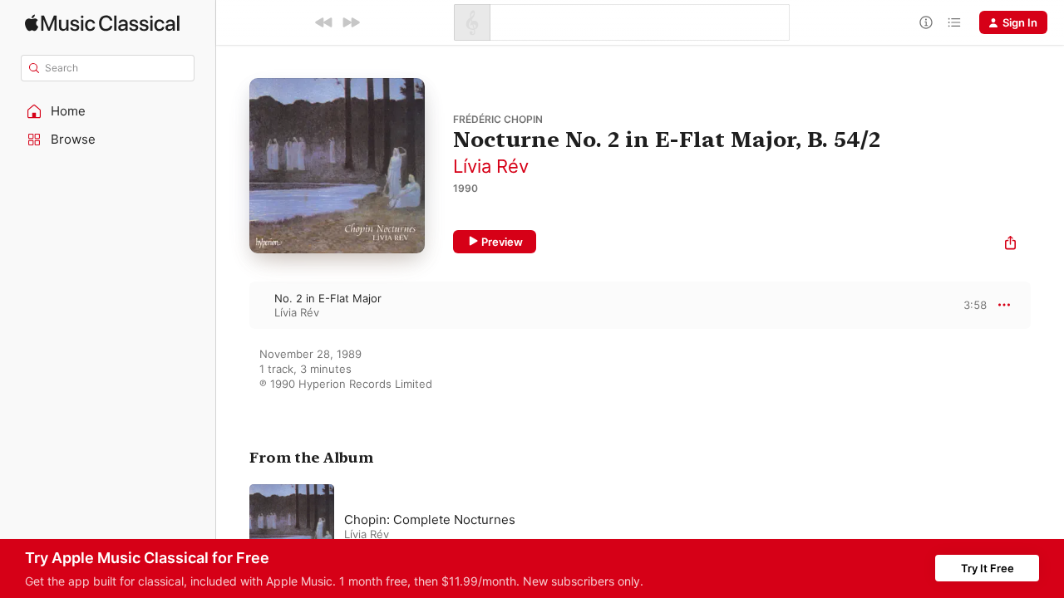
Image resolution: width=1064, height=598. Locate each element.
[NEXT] (350, 22)
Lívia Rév (491, 166)
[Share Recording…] (1010, 244)
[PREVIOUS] (324, 22)
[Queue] (954, 22)
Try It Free (987, 568)
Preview (502, 241)
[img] (102, 23)
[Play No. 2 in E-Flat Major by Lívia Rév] (232, 304)
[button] (108, 111)
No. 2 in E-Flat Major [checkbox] (328, 298)
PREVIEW (968, 305)
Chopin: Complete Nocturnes (429, 519)
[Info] (926, 22)
